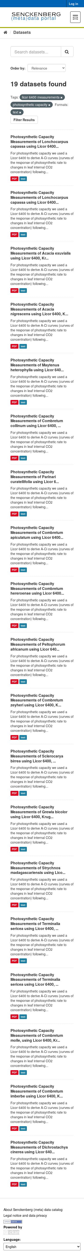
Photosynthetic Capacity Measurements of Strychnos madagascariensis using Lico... (37, 867)
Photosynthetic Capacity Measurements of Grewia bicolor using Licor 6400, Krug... (38, 811)
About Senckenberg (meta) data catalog (33, 1209)
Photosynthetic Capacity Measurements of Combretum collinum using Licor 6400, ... (36, 420)
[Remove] (61, 97)
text (23, 178)
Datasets (22, 32)
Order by (17, 68)
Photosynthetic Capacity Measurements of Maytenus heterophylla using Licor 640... (37, 364)
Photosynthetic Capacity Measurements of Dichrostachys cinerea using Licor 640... (39, 1147)
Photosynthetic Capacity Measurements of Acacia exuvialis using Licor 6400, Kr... (40, 253)
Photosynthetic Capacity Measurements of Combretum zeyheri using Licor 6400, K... (36, 700)
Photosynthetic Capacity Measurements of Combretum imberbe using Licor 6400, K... (36, 1091)
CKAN (11, 1232)
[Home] (5, 32)
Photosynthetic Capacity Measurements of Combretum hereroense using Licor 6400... (37, 588)
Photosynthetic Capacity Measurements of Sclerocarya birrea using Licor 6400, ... (36, 756)
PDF (14, 178)
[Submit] (67, 51)
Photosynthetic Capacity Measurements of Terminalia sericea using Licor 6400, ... (35, 923)
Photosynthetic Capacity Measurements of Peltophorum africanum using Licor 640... (37, 644)
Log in (73, 3)
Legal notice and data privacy (25, 1215)
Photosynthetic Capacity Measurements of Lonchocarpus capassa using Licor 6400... (39, 141)
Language (12, 1239)
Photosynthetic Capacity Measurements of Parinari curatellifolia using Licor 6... (34, 476)
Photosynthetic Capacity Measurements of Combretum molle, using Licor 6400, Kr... (36, 1035)
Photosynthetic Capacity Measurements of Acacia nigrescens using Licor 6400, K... (39, 309)
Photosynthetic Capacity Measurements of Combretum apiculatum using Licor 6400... (36, 532)
